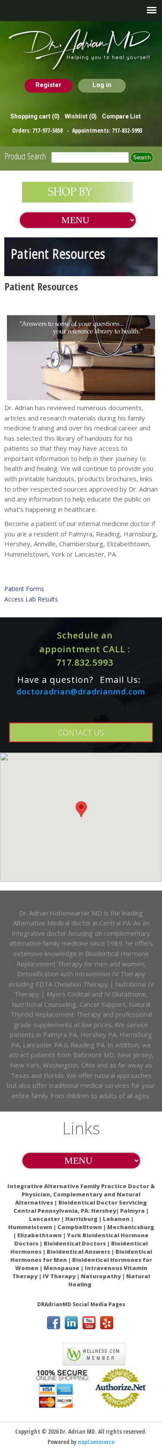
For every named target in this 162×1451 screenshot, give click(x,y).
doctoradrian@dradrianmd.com (81, 691)
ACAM (45, 1352)
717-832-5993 (127, 130)
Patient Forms (24, 589)
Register (48, 85)
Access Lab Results (31, 599)
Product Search (25, 156)
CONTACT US (81, 732)
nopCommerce (96, 1442)
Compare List (121, 116)
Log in (101, 85)
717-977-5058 (48, 130)
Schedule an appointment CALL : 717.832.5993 (84, 648)
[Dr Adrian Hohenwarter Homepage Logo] (81, 50)
